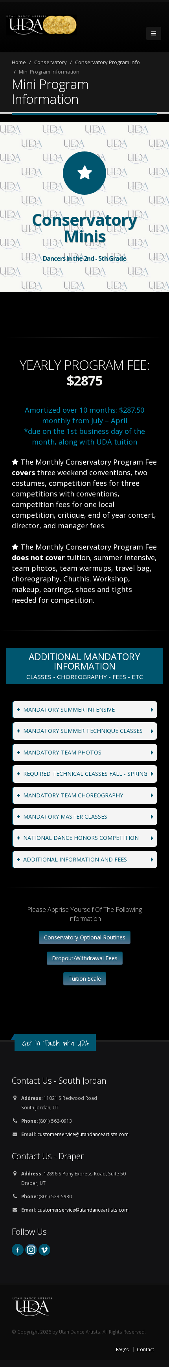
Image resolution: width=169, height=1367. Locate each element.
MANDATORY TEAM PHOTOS (62, 752)
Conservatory (50, 62)
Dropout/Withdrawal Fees (85, 958)
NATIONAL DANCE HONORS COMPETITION (81, 837)
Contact (145, 1349)
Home (19, 62)
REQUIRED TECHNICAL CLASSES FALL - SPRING (85, 773)
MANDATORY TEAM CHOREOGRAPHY (73, 795)
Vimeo (44, 1250)
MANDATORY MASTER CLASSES (65, 816)
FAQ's (122, 1349)
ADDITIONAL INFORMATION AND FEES (75, 859)
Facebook (18, 1250)
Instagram (31, 1250)
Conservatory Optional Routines (84, 937)
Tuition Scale (84, 978)
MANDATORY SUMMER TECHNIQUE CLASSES (83, 730)
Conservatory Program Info (107, 62)
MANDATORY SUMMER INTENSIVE (69, 709)
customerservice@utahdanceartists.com (83, 1134)
